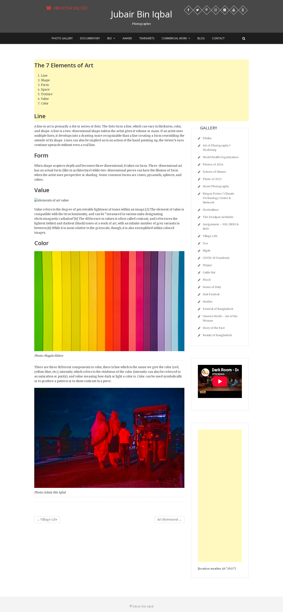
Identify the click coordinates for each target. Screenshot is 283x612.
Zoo (205, 243)
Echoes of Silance (214, 171)
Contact (218, 38)
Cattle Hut (209, 272)
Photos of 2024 (213, 164)
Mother (208, 301)
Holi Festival (211, 294)
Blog (201, 38)
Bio (109, 38)
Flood (206, 279)
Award (127, 38)
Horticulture (211, 209)
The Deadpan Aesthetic (218, 217)
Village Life (47, 519)
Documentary (90, 38)
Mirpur (207, 265)
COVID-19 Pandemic (216, 258)
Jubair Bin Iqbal (141, 14)
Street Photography (216, 186)
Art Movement (169, 519)
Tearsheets (146, 38)
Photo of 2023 (212, 179)
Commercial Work (174, 38)
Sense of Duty (212, 287)
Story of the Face (214, 328)
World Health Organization (220, 157)
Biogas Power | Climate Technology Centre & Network (218, 198)
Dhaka (207, 138)
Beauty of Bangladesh (217, 335)
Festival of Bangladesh (218, 309)
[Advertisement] (141, 578)
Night (206, 250)
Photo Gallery (62, 38)
